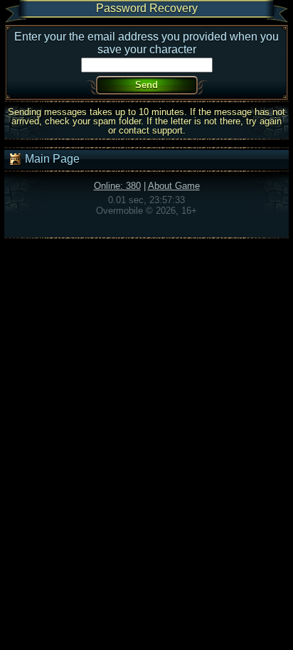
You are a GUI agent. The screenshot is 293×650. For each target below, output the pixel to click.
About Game (174, 185)
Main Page (51, 159)
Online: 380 (117, 185)
